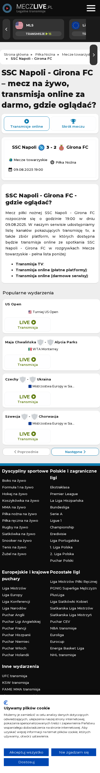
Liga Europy (12, 595)
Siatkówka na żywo (18, 534)
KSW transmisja (15, 682)
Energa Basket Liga (67, 648)
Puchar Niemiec (15, 641)
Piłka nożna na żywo (19, 514)
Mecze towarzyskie (30, 160)
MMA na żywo (14, 507)
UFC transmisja (14, 676)
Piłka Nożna (63, 162)
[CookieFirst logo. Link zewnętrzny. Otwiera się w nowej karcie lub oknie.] (6, 702)
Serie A (56, 514)
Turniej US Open (45, 312)
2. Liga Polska (62, 554)
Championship (62, 527)
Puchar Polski (61, 560)
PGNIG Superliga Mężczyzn (73, 588)
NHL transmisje (63, 655)
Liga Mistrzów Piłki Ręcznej (73, 581)
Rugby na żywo (15, 527)
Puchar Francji (14, 628)
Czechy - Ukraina (28, 379)
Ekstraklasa (59, 487)
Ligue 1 (56, 520)
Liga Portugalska (64, 540)
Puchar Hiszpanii (16, 635)
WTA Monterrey (45, 349)
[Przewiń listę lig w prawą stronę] (93, 55)
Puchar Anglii (13, 615)
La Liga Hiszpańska (66, 500)
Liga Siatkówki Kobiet (69, 601)
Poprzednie (27, 452)
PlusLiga (57, 595)
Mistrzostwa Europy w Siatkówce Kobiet (53, 386)
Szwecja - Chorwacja (31, 416)
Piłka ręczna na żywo (20, 520)
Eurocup (57, 641)
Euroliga (57, 635)
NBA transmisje (63, 628)
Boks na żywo (14, 480)
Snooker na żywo (17, 540)
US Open (13, 304)
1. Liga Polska (61, 547)
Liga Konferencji (16, 601)
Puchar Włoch (14, 648)
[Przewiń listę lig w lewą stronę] (6, 29)
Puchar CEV (60, 621)
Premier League (64, 494)
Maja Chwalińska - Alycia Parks (41, 342)
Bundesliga (59, 507)
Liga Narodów (14, 608)
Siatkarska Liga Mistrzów (71, 608)
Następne (74, 452)
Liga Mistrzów (14, 588)
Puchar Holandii (15, 655)
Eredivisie (58, 534)
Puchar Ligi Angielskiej (21, 621)
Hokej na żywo (14, 494)
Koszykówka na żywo (20, 500)
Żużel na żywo (14, 554)
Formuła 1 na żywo (18, 487)
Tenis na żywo (14, 547)
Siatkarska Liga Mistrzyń (71, 615)
